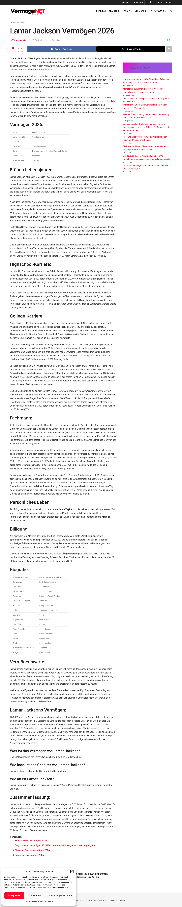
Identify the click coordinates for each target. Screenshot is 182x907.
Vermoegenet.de (20, 40)
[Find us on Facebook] (150, 2)
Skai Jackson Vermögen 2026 (31, 840)
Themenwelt (157, 11)
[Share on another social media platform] (169, 49)
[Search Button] (171, 11)
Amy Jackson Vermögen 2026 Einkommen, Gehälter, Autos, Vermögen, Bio (55, 845)
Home (12, 22)
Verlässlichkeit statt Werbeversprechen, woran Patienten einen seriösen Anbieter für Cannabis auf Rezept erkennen (146, 127)
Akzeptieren (14, 895)
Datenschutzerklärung (34, 902)
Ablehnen (36, 895)
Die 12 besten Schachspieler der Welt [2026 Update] (146, 98)
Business (101, 11)
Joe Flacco (71, 457)
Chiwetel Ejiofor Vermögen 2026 (32, 850)
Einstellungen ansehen (60, 895)
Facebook (92, 900)
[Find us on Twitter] (154, 2)
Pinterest (113, 900)
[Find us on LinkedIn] (158, 2)
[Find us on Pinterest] (161, 2)
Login (169, 2)
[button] (72, 871)
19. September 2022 (40, 40)
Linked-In (103, 900)
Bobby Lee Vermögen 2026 (29, 855)
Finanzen (114, 11)
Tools (127, 11)
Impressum (49, 902)
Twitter (123, 900)
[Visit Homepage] (28, 11)
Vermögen (140, 11)
